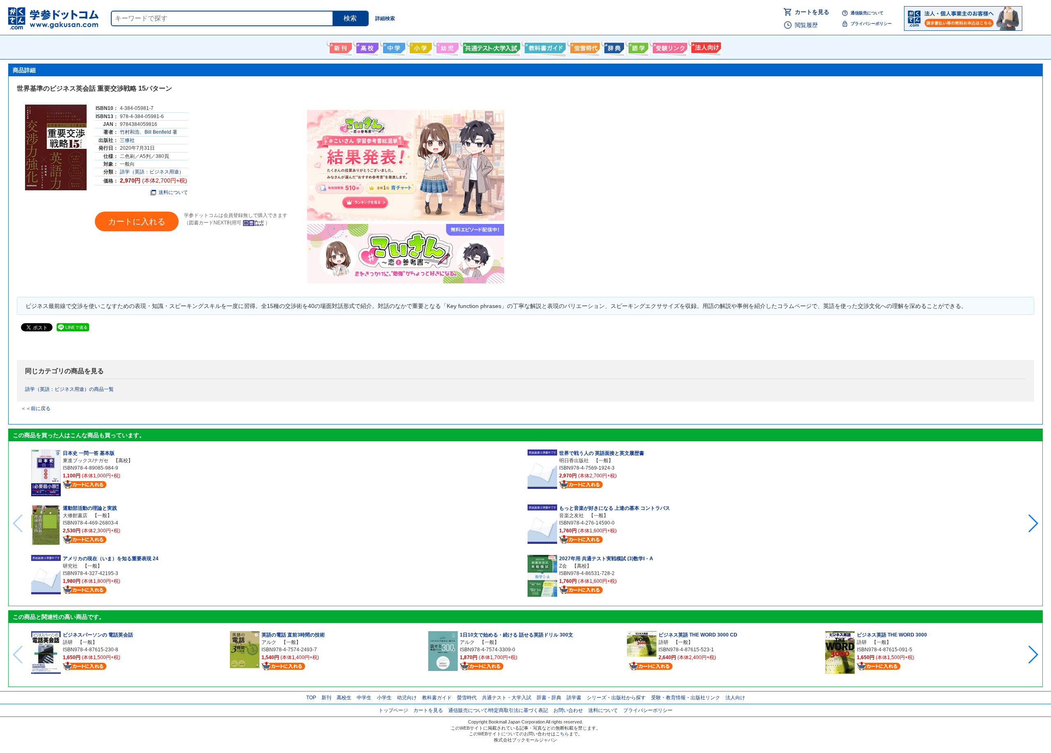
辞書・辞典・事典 (613, 46)
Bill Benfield (158, 132)
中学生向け (393, 46)
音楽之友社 (571, 515)
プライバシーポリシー (871, 23)
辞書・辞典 (549, 698)
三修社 (127, 140)
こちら (562, 733)
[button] (1032, 523)
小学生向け (419, 46)
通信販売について (867, 13)
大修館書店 (75, 515)
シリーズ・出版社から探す (616, 698)
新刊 (326, 698)
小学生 (384, 698)
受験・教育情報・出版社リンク (685, 698)
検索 (350, 18)
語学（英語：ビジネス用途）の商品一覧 (69, 389)
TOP (311, 698)
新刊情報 (339, 46)
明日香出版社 (574, 460)
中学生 (364, 698)
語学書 (637, 46)
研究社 (70, 566)
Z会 (563, 566)
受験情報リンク (668, 46)
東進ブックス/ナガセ (85, 460)
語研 (68, 642)
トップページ (393, 710)
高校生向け (366, 46)
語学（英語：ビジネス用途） (152, 172)
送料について (173, 192)
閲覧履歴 (806, 25)
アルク (269, 642)
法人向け (705, 46)
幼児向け (446, 46)
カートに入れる (136, 221)
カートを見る (812, 12)
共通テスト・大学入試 (490, 46)
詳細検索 (385, 18)
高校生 (344, 698)
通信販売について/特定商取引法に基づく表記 (498, 710)
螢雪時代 (584, 46)
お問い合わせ (568, 710)
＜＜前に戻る (35, 408)
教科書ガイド (544, 46)
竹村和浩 (130, 132)
